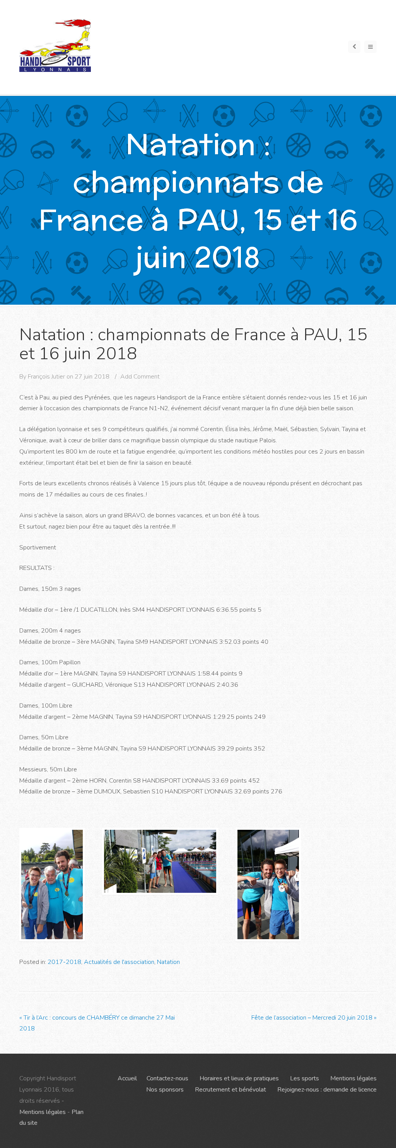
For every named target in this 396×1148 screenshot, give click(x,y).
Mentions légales (42, 1112)
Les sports (304, 1078)
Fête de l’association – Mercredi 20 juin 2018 (314, 1017)
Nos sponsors (165, 1089)
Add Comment (140, 376)
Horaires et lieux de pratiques (239, 1078)
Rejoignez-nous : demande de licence (327, 1089)
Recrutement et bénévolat (230, 1089)
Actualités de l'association (119, 962)
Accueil (127, 1078)
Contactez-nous (167, 1078)
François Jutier (46, 376)
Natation (168, 962)
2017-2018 (64, 962)
